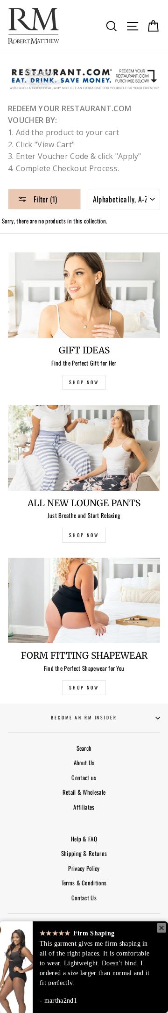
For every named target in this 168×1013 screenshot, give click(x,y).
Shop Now (84, 687)
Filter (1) (44, 199)
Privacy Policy (83, 868)
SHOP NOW (84, 382)
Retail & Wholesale (84, 792)
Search (84, 748)
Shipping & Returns (84, 853)
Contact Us (84, 897)
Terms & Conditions (84, 882)
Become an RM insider (84, 717)
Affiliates (83, 807)
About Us (84, 762)
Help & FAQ (84, 838)
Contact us (83, 777)
